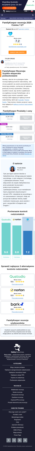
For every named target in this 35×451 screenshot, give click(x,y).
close (32, 1)
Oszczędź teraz (8, 8)
